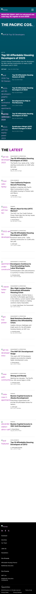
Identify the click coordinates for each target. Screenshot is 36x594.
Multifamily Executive (7, 565)
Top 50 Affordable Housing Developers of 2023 (22, 115)
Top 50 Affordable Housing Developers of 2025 (17, 57)
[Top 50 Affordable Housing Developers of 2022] (6, 160)
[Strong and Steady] (6, 378)
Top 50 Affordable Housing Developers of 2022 (22, 159)
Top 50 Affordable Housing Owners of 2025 (22, 76)
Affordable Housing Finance (9, 562)
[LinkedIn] (2, 531)
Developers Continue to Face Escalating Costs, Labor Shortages (20, 266)
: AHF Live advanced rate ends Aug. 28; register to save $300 (17, 15)
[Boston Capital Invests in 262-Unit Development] (5, 426)
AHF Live (3, 575)
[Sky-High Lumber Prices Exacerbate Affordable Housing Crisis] (5, 289)
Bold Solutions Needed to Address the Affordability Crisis (21, 320)
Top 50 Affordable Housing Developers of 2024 (22, 89)
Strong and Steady (18, 376)
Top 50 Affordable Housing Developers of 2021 (22, 234)
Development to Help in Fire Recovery (21, 102)
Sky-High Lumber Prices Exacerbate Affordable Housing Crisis (20, 290)
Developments (14, 180)
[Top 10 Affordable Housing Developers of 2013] (5, 442)
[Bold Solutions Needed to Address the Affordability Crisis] (5, 323)
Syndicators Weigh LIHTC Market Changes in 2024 (22, 127)
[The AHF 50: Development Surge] (6, 356)
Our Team (4, 543)
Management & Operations (18, 156)
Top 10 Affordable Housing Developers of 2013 (21, 443)
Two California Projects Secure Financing (20, 184)
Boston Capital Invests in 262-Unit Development (21, 425)
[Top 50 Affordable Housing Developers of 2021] (6, 235)
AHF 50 (3, 52)
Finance (12, 206)
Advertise (4, 540)
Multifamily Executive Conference (7, 579)
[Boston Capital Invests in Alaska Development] (6, 400)
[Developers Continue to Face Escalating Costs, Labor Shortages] (6, 269)
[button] (32, 10)
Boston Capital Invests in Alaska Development (21, 397)
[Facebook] (6, 531)
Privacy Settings (17, 592)
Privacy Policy (4, 592)
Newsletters (4, 552)
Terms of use (28, 590)
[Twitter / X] (9, 531)
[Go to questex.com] (5, 586)
